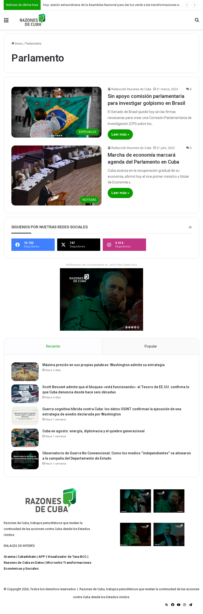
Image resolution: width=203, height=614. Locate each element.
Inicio (18, 43)
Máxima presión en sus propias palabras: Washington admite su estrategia (103, 365)
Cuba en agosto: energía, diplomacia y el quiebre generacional (93, 431)
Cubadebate (27, 556)
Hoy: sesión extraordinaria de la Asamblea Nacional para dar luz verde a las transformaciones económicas (119, 5)
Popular (151, 346)
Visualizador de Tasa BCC (67, 556)
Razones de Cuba (16, 523)
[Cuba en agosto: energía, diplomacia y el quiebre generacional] (25, 438)
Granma (9, 556)
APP (41, 556)
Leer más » (120, 134)
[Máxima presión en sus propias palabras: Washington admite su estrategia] (25, 371)
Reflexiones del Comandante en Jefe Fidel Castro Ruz (101, 264)
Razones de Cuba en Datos (24, 562)
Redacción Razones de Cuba (131, 89)
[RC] (32, 20)
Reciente (53, 346)
